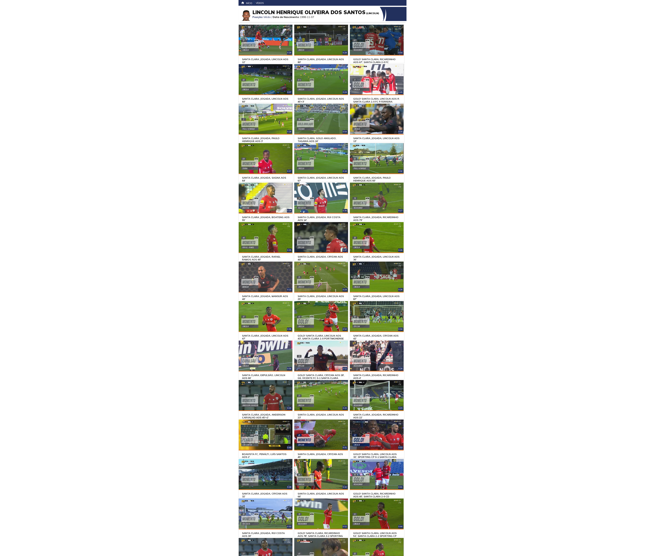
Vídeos (260, 3)
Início (249, 3)
